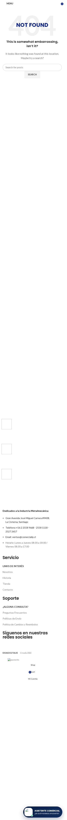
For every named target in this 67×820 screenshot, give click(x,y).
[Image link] (26, 623)
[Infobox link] (26, 430)
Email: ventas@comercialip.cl (20, 785)
